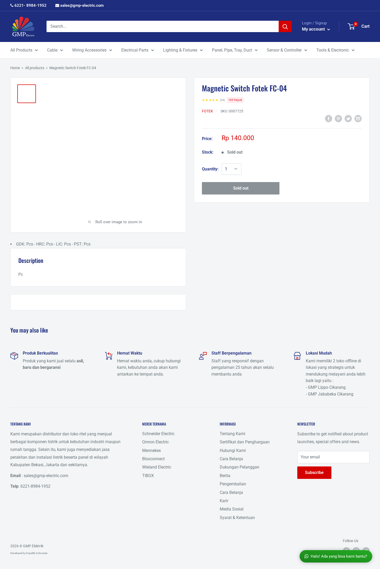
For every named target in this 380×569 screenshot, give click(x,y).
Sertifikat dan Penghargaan (245, 442)
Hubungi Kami (233, 450)
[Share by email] (358, 119)
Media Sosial (232, 509)
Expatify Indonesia (36, 553)
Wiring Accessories (89, 50)
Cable (52, 50)
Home (15, 68)
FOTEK (207, 111)
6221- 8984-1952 (30, 5)
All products (34, 68)
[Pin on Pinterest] (338, 119)
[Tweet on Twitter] (348, 119)
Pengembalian (233, 483)
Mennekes (151, 450)
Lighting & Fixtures (180, 50)
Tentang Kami (232, 433)
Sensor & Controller (284, 50)
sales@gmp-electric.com (81, 5)
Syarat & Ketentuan (237, 517)
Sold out (240, 187)
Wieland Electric (156, 467)
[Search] (285, 26)
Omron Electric (155, 442)
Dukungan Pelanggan (239, 467)
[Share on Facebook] (328, 119)
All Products (21, 50)
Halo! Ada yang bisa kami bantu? (339, 556)
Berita (225, 475)
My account (314, 29)
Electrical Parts (134, 50)
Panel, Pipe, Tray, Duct (232, 50)
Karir (224, 500)
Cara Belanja (231, 458)
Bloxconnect (153, 458)
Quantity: (210, 168)
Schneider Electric (158, 433)
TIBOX (148, 475)
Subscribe (314, 472)
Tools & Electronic (332, 50)
